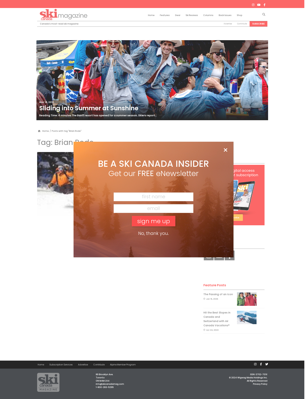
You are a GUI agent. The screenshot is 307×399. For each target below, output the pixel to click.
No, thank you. (153, 233)
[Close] (225, 150)
